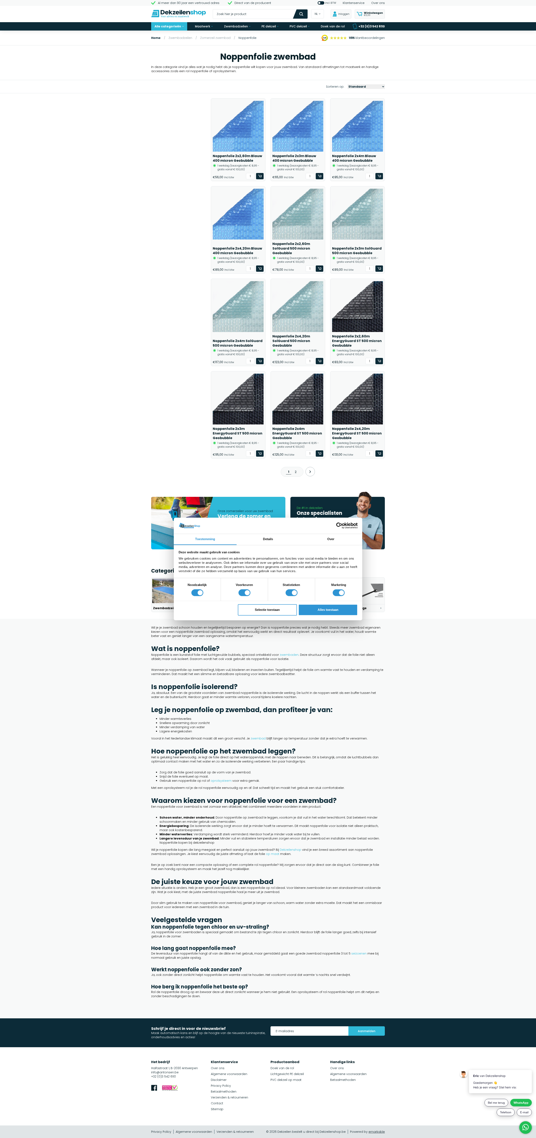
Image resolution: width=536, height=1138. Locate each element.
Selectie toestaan (267, 609)
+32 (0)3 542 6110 (371, 26)
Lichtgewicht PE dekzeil (287, 1074)
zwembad (258, 738)
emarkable (376, 1132)
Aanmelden (366, 1031)
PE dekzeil (269, 26)
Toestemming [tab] (205, 539)
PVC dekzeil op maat (286, 1080)
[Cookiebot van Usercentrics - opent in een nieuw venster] (339, 526)
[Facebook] (154, 1088)
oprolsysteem (221, 781)
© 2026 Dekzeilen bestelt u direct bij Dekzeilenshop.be (306, 1132)
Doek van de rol (333, 26)
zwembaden (289, 655)
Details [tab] (268, 539)
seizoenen (359, 953)
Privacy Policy (221, 1086)
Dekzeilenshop (290, 850)
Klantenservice (354, 3)
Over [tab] (330, 539)
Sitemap (217, 1109)
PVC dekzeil (298, 26)
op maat (272, 854)
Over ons (378, 3)
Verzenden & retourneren (229, 1097)
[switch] (244, 593)
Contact (217, 1103)
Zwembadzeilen (236, 26)
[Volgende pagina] (310, 471)
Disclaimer (219, 1080)
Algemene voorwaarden (229, 1074)
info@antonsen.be (165, 1072)
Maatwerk (202, 26)
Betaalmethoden (223, 1091)
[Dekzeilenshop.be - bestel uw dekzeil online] (178, 14)
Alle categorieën (168, 26)
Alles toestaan (328, 609)
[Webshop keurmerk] (170, 1088)
